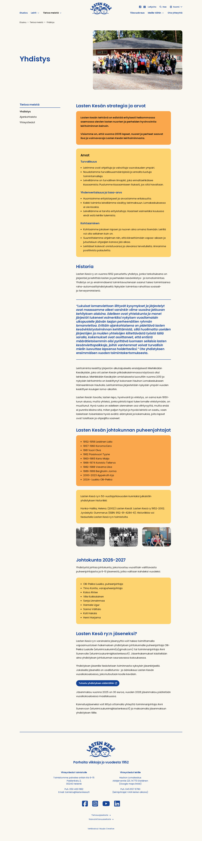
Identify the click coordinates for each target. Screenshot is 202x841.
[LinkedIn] (117, 805)
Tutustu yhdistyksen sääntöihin (96, 683)
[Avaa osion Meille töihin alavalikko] (163, 13)
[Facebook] (140, 6)
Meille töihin (154, 13)
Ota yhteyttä (175, 13)
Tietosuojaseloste (99, 815)
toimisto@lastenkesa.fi (77, 792)
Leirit (33, 13)
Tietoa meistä (51, 13)
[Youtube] (106, 805)
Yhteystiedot (27, 122)
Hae (165, 6)
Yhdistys (25, 111)
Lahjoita (152, 6)
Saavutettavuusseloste (100, 819)
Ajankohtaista (28, 116)
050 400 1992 (76, 789)
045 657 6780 (132, 789)
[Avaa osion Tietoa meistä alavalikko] (60, 13)
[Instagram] (144, 6)
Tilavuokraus (137, 13)
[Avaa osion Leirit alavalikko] (38, 13)
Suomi (176, 6)
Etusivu (24, 13)
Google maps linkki (130, 783)
